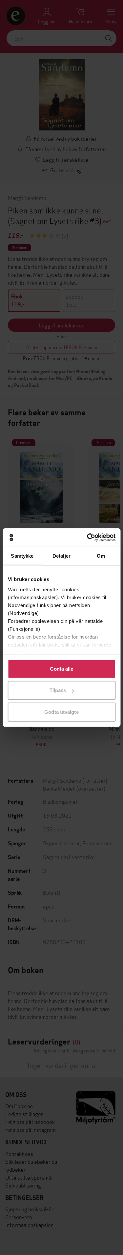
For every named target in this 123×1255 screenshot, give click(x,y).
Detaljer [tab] (61, 555)
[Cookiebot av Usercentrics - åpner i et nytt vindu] (87, 537)
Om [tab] (101, 555)
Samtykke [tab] (22, 555)
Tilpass (58, 690)
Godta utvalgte (61, 711)
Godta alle (61, 668)
